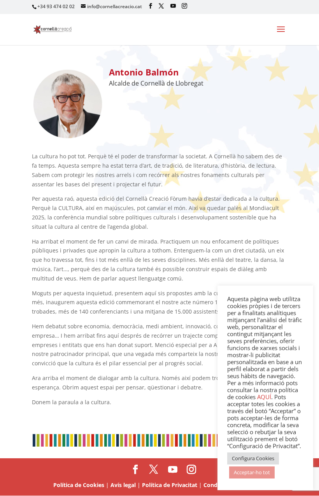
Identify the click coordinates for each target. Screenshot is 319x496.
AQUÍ (264, 397)
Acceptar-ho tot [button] (252, 472)
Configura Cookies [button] (253, 458)
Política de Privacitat (169, 485)
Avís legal (123, 485)
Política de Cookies (78, 485)
